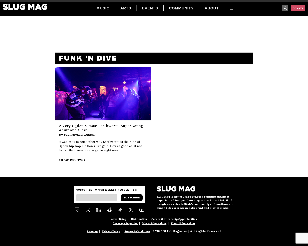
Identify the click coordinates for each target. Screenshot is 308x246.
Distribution (139, 219)
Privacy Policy (111, 231)
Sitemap (92, 231)
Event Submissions (183, 223)
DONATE (298, 8)
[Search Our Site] (285, 8)
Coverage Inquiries (125, 223)
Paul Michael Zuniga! (80, 134)
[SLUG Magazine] (25, 7)
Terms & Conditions (137, 231)
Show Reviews (72, 160)
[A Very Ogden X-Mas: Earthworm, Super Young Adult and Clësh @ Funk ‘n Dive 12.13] (103, 93)
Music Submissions (154, 223)
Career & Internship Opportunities (174, 219)
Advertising (118, 219)
